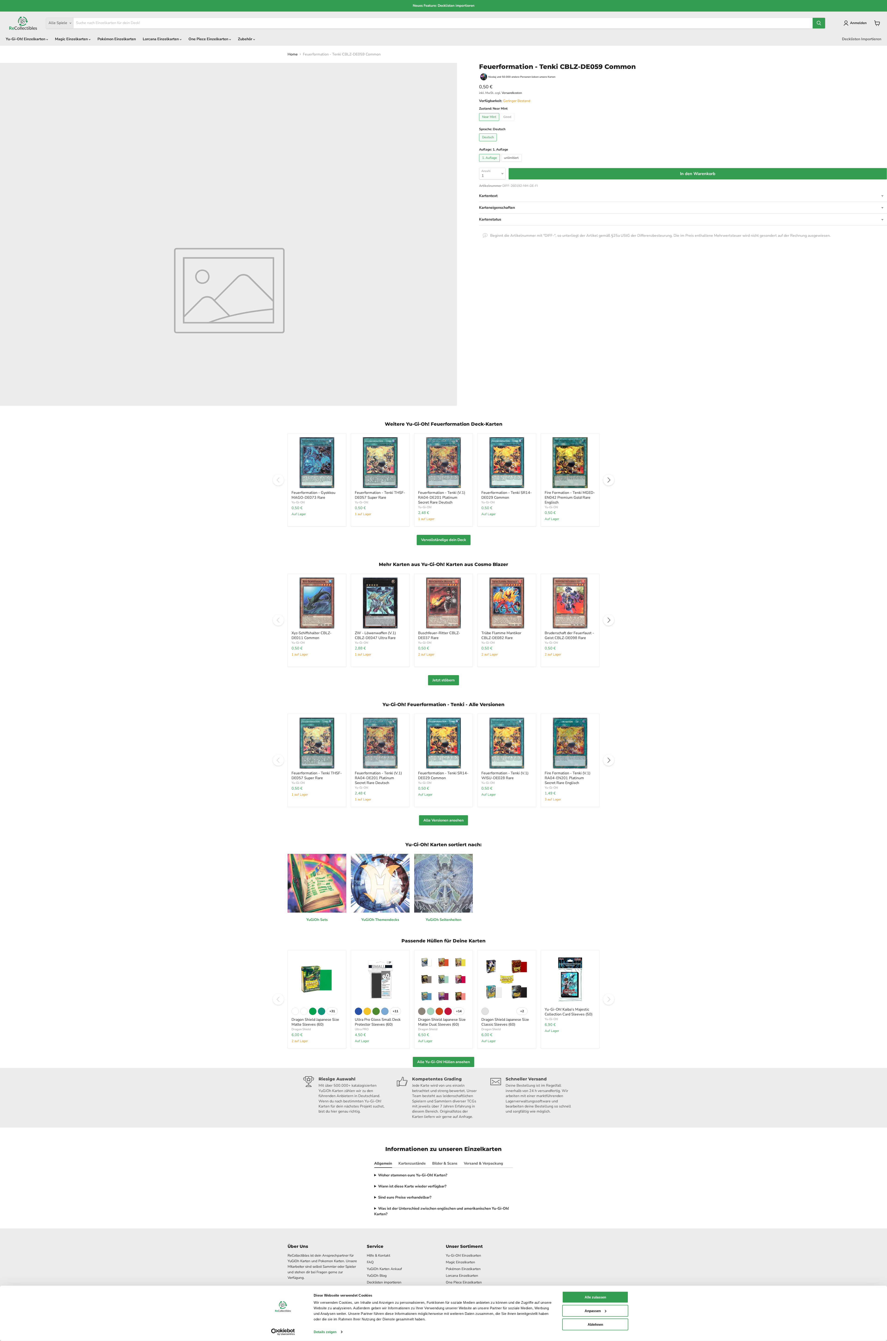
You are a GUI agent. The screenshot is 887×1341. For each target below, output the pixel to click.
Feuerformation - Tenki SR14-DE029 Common (506, 495)
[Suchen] (819, 23)
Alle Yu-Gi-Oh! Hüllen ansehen (443, 1061)
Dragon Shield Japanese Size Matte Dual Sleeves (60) (442, 1022)
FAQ (370, 1262)
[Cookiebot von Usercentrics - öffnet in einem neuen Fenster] (283, 1332)
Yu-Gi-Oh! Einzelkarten (26, 39)
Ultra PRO (362, 1029)
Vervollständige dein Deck (443, 539)
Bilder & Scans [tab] (444, 1163)
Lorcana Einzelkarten (161, 39)
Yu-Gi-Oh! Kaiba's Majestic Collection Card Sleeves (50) (568, 1012)
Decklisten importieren (384, 1282)
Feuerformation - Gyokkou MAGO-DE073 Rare (313, 495)
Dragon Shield (301, 1029)
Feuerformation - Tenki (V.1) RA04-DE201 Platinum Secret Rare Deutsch (441, 497)
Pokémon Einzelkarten (116, 39)
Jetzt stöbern (443, 680)
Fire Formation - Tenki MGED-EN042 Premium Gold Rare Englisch (570, 497)
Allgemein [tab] (383, 1163)
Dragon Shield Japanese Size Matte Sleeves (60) (315, 1022)
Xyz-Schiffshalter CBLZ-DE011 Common (311, 635)
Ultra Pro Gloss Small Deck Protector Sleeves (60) (378, 1022)
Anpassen (593, 1311)
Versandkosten (512, 93)
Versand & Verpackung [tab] (483, 1163)
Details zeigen (325, 1332)
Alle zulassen (595, 1297)
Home (293, 54)
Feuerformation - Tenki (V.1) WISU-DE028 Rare (505, 776)
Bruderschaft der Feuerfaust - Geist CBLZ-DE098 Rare (569, 635)
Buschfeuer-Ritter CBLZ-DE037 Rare (439, 635)
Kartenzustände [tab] (412, 1163)
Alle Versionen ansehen (443, 820)
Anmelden (858, 23)
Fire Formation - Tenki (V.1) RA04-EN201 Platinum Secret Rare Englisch (567, 778)
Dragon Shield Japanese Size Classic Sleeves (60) (505, 1022)
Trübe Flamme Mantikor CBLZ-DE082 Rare (501, 635)
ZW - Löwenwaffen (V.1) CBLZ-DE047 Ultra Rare (375, 635)
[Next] (608, 480)
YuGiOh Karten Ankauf (384, 1269)
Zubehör (245, 39)
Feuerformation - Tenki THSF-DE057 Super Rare (380, 495)
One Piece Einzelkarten (208, 39)
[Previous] (278, 480)
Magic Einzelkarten (72, 39)
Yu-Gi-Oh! (298, 502)
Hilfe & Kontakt (378, 1255)
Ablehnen (595, 1324)
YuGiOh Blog (377, 1275)
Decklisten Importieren (861, 39)
